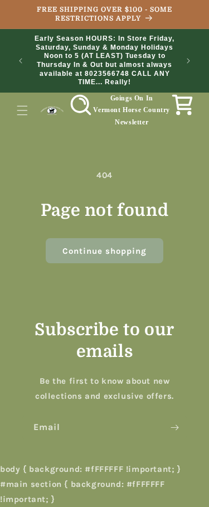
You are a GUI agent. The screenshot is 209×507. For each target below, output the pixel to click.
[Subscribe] (174, 427)
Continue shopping (104, 251)
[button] (22, 110)
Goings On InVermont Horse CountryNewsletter (131, 110)
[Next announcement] (188, 61)
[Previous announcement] (20, 61)
